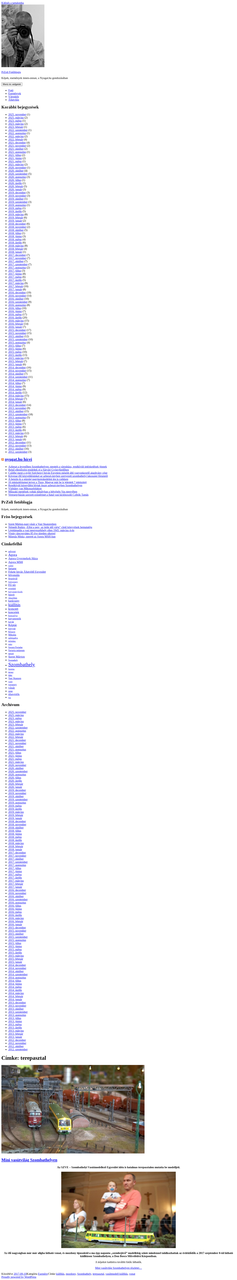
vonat (132, 1273)
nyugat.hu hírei (18, 459)
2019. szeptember (18, 201)
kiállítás (14, 604)
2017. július (14, 270)
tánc (10, 675)
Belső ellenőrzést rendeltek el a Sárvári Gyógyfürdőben (38, 469)
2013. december (17, 405)
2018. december (17, 223)
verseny (12, 684)
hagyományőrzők (15, 592)
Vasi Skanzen (14, 678)
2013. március (16, 433)
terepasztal (98, 1273)
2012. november (17, 445)
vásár (11, 687)
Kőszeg (11, 631)
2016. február (15, 323)
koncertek (13, 612)
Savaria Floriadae (15, 647)
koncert (13, 609)
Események (14, 93)
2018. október (16, 230)
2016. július (14, 308)
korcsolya (13, 615)
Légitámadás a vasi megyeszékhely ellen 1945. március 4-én (41, 530)
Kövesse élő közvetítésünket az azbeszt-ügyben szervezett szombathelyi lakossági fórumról (58, 476)
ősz (9, 697)
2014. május (15, 389)
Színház (11, 669)
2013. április (15, 430)
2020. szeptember (18, 173)
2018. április (15, 242)
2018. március (16, 245)
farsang (12, 568)
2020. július (14, 180)
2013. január (15, 439)
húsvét (11, 594)
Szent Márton (16, 656)
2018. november (17, 226)
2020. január (15, 189)
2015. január (15, 364)
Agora (12, 555)
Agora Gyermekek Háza (23, 558)
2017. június (15, 273)
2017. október (16, 261)
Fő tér (12, 585)
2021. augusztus (17, 151)
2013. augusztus (17, 417)
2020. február (15, 186)
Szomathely (13, 660)
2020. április (15, 183)
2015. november (17, 333)
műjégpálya (13, 638)
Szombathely (21, 664)
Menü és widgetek (12, 84)
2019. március (16, 214)
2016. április (15, 317)
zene (10, 691)
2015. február (15, 361)
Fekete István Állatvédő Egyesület (27, 571)
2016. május (15, 314)
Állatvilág (13, 99)
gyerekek (12, 588)
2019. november (17, 195)
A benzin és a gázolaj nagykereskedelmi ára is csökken (38, 479)
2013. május (15, 426)
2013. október (16, 411)
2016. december (17, 292)
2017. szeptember (18, 264)
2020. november (17, 167)
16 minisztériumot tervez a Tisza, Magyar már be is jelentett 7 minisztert (47, 482)
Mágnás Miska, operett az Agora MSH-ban (32, 536)
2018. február (15, 248)
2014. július (14, 383)
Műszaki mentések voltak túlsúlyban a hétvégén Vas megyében (42, 491)
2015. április (15, 355)
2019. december (17, 192)
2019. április (15, 211)
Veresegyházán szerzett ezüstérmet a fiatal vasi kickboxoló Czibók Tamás (48, 494)
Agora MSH (15, 562)
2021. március (16, 164)
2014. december (17, 367)
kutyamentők (14, 618)
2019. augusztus (17, 205)
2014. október (16, 373)
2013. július (14, 420)
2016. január (15, 326)
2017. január (15, 289)
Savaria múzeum (16, 650)
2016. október (16, 298)
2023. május (15, 120)
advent (12, 551)
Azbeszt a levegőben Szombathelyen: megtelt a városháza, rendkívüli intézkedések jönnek (57, 466)
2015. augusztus (17, 342)
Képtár (12, 625)
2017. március (16, 283)
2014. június (15, 386)
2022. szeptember (18, 130)
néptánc (12, 641)
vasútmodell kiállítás (116, 1273)
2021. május (15, 161)
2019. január (15, 220)
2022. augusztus (17, 133)
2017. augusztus (17, 267)
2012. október (16, 448)
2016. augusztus (17, 305)
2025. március (16, 117)
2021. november (17, 145)
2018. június (15, 236)
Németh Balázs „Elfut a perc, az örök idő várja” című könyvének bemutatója (50, 527)
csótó (10, 565)
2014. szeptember (18, 376)
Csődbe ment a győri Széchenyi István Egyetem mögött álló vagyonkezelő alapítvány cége (57, 472)
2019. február (15, 217)
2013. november (17, 408)
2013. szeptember (18, 414)
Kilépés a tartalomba (12, 2)
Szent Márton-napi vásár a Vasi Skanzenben (32, 524)
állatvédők (14, 694)
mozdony (71, 1273)
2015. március (16, 358)
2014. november (17, 370)
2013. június (15, 423)
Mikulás (12, 634)
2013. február (15, 436)
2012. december (17, 442)
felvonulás (14, 575)
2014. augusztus (17, 380)
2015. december (17, 330)
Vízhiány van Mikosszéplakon (25, 488)
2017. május (15, 276)
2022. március (16, 136)
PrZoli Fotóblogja (11, 72)
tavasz (10, 672)
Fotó (10, 90)
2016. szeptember (18, 301)
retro (10, 644)
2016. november (17, 295)
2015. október (16, 336)
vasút (10, 682)
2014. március (16, 395)
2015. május (15, 351)
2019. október (16, 198)
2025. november (17, 114)
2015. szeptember (18, 339)
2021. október (16, 148)
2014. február (15, 398)
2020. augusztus (17, 176)
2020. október (16, 170)
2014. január (15, 401)
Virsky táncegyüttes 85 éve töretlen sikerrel (31, 533)
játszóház (12, 598)
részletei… (118, 1267)
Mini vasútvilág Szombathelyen (29, 1160)
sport (11, 653)
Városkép (13, 96)
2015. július (14, 345)
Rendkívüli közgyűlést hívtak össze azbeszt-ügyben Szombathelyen (45, 485)
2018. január (15, 251)
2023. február (15, 126)
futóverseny (13, 582)
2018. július (14, 233)
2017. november (17, 258)
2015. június (15, 348)
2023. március (16, 123)
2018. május (15, 239)
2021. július (14, 155)
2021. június (15, 158)
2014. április (15, 392)
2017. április (15, 280)
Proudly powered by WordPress (18, 1276)
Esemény (43, 1273)
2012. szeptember (18, 451)
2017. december (17, 255)
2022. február (15, 139)
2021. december (17, 142)
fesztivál (12, 578)
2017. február (15, 286)
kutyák (11, 622)
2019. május (15, 208)
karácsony (13, 600)
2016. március (16, 320)
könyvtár (12, 629)
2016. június (15, 311)
